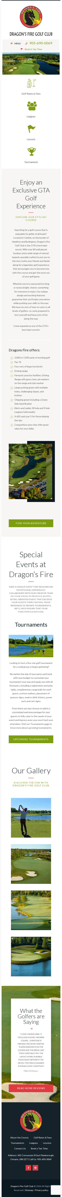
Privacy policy (41, 1190)
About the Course (19, 1137)
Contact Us (20, 1148)
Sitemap (29, 1190)
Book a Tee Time (39, 1148)
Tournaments (31, 162)
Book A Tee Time (33, 49)
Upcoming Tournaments (31, 739)
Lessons (31, 139)
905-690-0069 (40, 43)
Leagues (31, 116)
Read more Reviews (31, 1088)
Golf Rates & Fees (31, 93)
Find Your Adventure (31, 523)
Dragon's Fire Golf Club (22, 1186)
